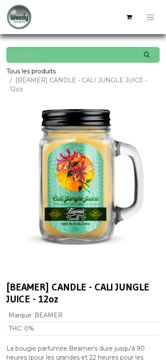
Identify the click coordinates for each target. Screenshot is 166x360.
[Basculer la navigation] (150, 17)
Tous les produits (31, 71)
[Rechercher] (147, 55)
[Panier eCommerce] (129, 17)
